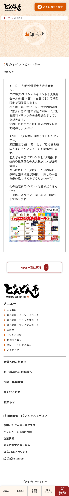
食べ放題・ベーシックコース (23, 315)
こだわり (21, 490)
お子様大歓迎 (34, 491)
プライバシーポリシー (34, 481)
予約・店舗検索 (13, 382)
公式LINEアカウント (16, 451)
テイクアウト (14, 350)
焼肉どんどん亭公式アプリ (19, 425)
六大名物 (11, 310)
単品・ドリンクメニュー (20, 345)
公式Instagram (15, 458)
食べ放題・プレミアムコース (23, 325)
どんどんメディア (36, 416)
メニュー (10, 303)
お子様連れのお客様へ (18, 372)
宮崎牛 (10, 330)
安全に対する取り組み (17, 445)
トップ (7, 17)
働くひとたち (12, 392)
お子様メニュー (15, 340)
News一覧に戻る (31, 267)
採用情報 (12, 416)
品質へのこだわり (15, 362)
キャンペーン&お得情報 (18, 432)
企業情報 (9, 438)
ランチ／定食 (14, 335)
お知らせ (9, 402)
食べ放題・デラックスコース (23, 320)
